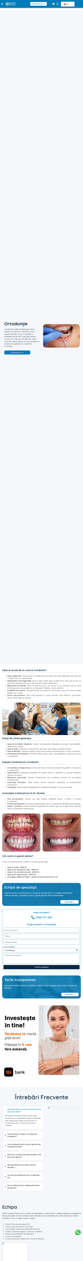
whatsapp (77, 1230)
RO (67, 4)
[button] (2, 4)
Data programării (9, 947)
